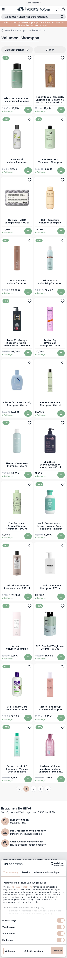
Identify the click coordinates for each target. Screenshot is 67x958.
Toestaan (57, 950)
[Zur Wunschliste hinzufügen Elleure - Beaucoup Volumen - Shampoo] (62, 666)
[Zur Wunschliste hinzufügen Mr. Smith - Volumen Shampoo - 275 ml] (62, 545)
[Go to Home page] (33, 9)
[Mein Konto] (58, 9)
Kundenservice (33, 2)
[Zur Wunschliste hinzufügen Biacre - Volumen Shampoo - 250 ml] (62, 362)
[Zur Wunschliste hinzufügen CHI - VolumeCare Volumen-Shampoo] (29, 666)
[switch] (61, 927)
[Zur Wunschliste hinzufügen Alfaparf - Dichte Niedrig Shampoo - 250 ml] (29, 362)
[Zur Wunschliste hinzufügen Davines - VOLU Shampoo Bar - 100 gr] (29, 179)
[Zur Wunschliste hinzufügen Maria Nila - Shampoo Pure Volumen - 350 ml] (29, 545)
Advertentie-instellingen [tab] (47, 872)
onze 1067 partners (21, 887)
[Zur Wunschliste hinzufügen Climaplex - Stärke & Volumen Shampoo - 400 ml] (62, 422)
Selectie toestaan (33, 951)
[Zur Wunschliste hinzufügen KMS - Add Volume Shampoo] (29, 119)
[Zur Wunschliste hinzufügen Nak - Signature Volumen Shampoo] (62, 179)
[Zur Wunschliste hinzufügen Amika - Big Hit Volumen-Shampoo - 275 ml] (62, 300)
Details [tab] (26, 872)
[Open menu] (3, 9)
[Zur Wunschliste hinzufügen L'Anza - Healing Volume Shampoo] (29, 240)
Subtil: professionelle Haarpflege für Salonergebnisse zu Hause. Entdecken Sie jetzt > (34, 24)
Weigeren (10, 951)
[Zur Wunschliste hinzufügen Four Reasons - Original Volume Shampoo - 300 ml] (29, 484)
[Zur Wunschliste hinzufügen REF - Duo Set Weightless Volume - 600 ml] (62, 606)
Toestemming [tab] (10, 872)
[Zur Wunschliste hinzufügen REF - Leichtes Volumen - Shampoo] (62, 119)
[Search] (62, 16)
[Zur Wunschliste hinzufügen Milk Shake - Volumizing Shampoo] (62, 240)
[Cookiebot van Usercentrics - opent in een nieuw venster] (50, 864)
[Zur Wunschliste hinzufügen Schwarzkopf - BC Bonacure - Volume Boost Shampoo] (29, 727)
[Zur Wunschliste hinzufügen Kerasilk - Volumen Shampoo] (29, 606)
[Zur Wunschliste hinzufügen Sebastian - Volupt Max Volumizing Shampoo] (29, 57)
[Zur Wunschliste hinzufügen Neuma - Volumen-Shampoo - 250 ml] (29, 422)
